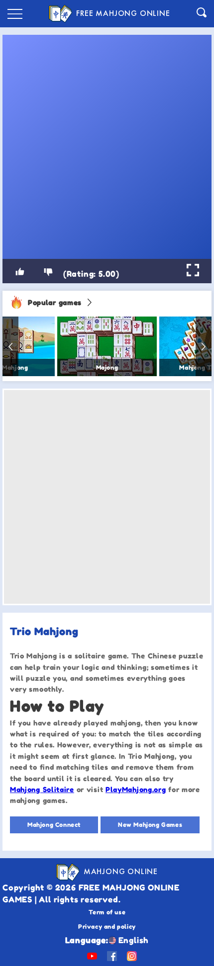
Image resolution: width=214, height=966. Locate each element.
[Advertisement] (107, 497)
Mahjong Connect (54, 824)
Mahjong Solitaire (42, 789)
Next (204, 346)
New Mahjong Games (150, 824)
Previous (10, 346)
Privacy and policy (107, 926)
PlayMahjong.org (136, 789)
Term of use (107, 912)
